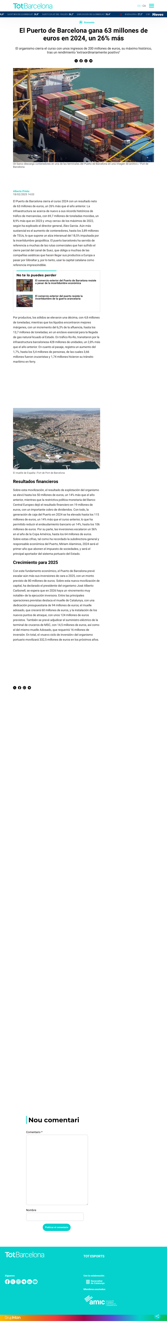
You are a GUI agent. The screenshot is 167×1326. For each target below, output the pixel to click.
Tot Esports (94, 1256)
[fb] (7, 1283)
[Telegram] (24, 1283)
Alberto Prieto (21, 191)
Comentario (34, 1132)
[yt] (35, 1283)
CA (144, 5)
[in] (30, 1283)
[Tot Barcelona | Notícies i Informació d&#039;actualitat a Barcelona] (26, 10)
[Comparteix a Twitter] (76, 61)
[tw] (13, 1283)
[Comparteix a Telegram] (90, 61)
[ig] (19, 1283)
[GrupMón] (83, 1318)
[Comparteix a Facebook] (81, 61)
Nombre (31, 1210)
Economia (89, 22)
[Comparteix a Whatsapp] (86, 61)
